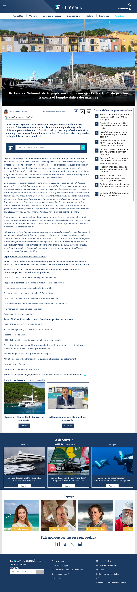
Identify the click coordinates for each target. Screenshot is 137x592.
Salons (90, 15)
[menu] (4, 6)
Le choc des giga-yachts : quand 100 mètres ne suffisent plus (24, 479)
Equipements (74, 15)
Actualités (18, 15)
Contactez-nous (58, 561)
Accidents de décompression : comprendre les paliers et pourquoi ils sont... (112, 480)
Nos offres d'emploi (60, 565)
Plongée (112, 444)
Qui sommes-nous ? (60, 574)
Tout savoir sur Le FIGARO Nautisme (67, 570)
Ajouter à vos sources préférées (20, 117)
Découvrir (24, 486)
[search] (129, 4)
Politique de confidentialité (107, 574)
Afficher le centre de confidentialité (111, 582)
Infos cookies (101, 570)
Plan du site (57, 578)
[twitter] (72, 544)
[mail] (130, 9)
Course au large (68, 444)
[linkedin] (80, 544)
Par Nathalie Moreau (18, 111)
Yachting (119, 15)
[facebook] (58, 544)
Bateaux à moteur (52, 15)
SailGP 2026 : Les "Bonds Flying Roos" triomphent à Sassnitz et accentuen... (68, 479)
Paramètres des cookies (106, 565)
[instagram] (65, 544)
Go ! (39, 572)
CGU (98, 578)
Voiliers (33, 15)
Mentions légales (103, 561)
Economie (104, 15)
